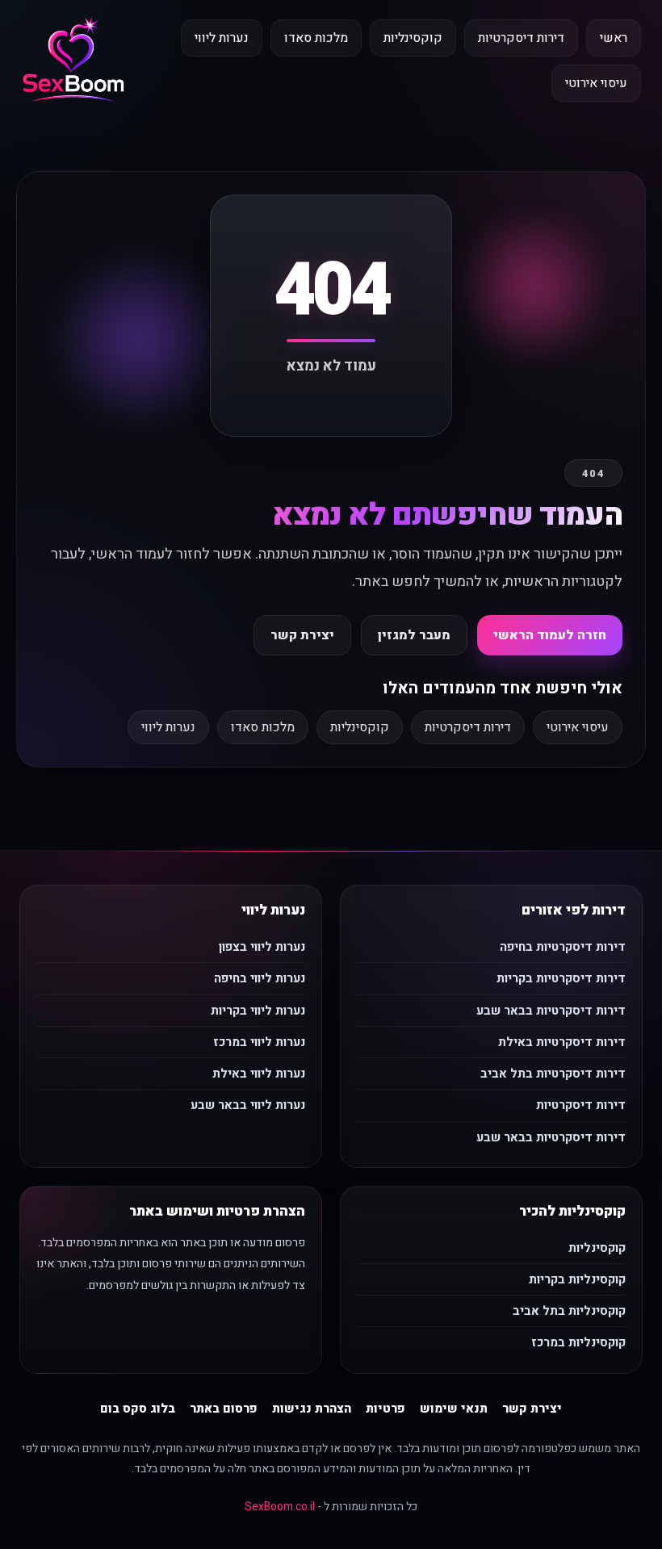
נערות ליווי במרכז (259, 1042)
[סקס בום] (73, 61)
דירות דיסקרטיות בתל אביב (553, 1073)
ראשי (613, 38)
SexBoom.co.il (280, 1506)
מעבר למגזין (414, 635)
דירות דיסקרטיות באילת (562, 1042)
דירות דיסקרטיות (521, 38)
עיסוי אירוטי (596, 83)
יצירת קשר (302, 635)
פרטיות (385, 1408)
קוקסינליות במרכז (578, 1342)
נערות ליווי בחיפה (259, 978)
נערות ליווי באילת (258, 1073)
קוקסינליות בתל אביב (569, 1311)
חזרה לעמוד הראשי (549, 635)
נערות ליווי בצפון (262, 947)
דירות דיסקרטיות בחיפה (563, 947)
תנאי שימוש (454, 1408)
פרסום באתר (224, 1408)
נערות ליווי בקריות (258, 1010)
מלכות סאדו (316, 38)
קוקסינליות (412, 38)
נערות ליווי (222, 38)
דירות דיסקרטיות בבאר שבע (551, 1010)
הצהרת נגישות (311, 1408)
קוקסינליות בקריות (577, 1279)
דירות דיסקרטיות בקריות (561, 978)
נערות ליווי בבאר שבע (248, 1105)
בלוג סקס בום (137, 1408)
